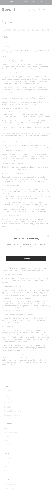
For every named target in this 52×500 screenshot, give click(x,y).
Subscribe (26, 259)
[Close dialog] (47, 236)
